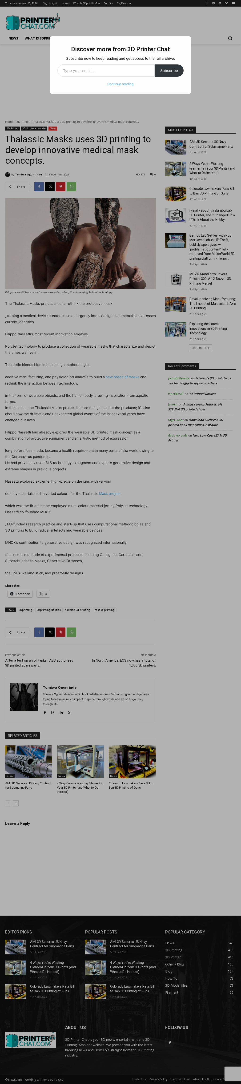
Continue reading (120, 84)
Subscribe (169, 70)
